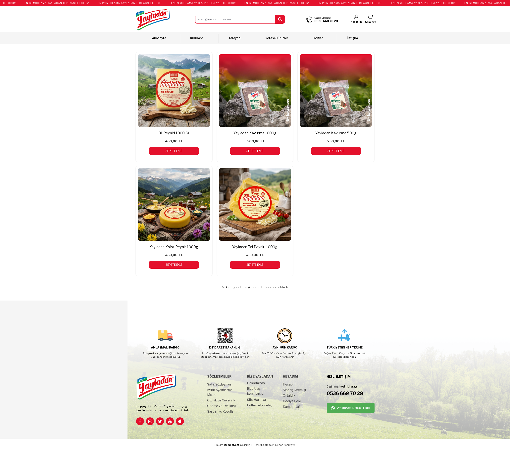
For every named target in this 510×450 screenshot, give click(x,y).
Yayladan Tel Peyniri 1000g (255, 247)
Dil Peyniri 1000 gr (173, 133)
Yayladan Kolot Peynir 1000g (174, 247)
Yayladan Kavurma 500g (336, 133)
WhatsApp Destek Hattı (353, 408)
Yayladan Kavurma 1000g (255, 133)
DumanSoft (231, 444)
